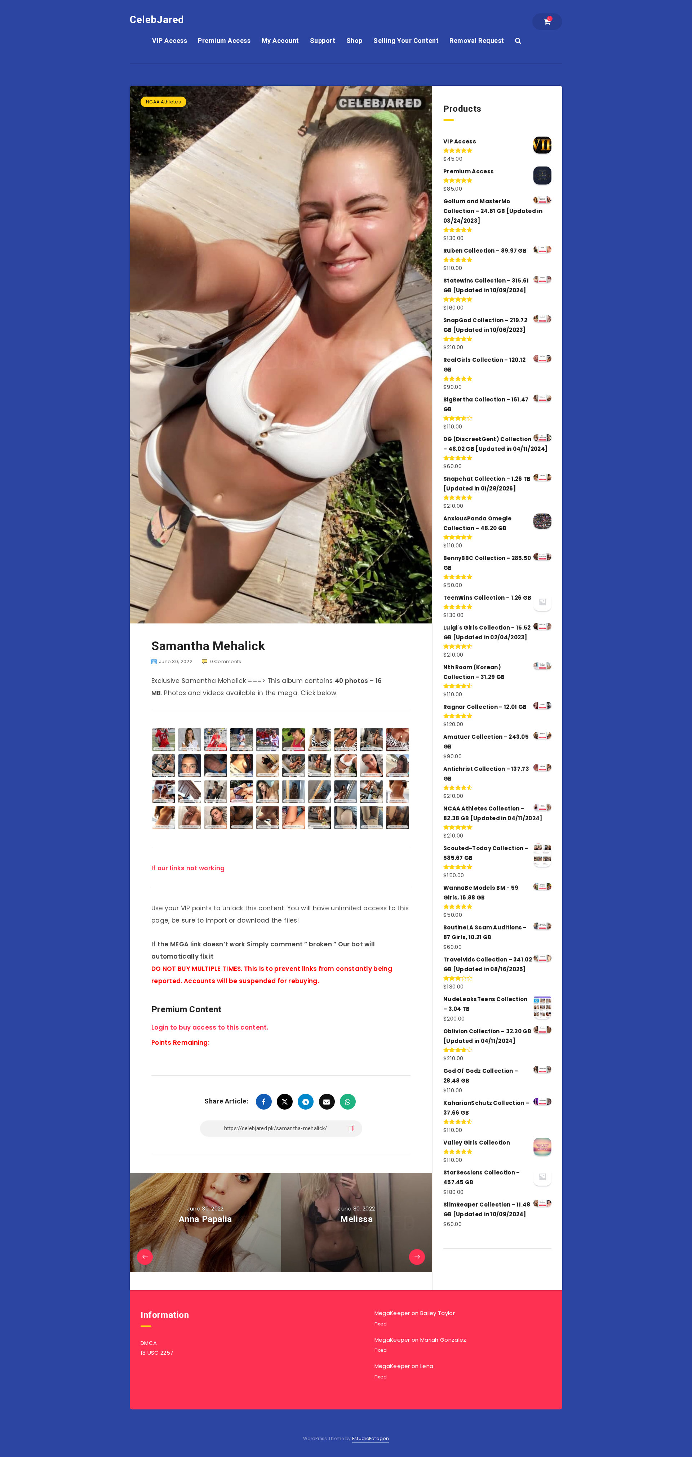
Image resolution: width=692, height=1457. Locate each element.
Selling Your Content (406, 40)
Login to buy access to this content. (210, 1027)
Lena (426, 1366)
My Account (280, 40)
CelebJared (157, 20)
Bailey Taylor (437, 1313)
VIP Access (169, 40)
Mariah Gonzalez (443, 1339)
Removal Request (476, 40)
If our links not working (188, 868)
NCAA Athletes (163, 101)
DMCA (149, 1343)
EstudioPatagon (370, 1438)
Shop (354, 40)
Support (323, 40)
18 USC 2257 (157, 1352)
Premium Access (224, 40)
